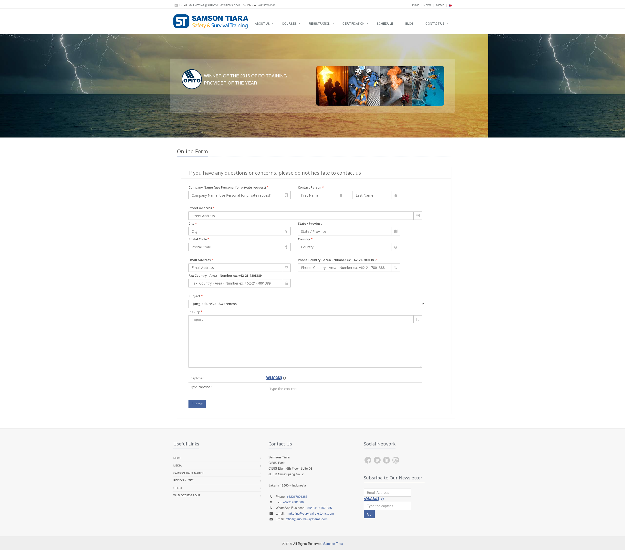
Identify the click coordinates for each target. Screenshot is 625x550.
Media (440, 5)
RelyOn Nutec (183, 480)
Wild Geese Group (186, 495)
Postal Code (198, 239)
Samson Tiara (333, 543)
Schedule (385, 23)
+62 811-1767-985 (319, 507)
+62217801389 (293, 502)
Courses (289, 23)
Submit (197, 404)
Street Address (201, 208)
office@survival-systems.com (307, 519)
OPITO (177, 488)
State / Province (310, 223)
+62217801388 (266, 5)
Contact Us (435, 23)
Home (415, 5)
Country (305, 239)
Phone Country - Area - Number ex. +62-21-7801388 (338, 260)
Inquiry (195, 311)
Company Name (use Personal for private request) (228, 187)
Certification (354, 23)
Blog (409, 23)
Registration (319, 23)
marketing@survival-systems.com (214, 5)
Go (369, 514)
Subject (195, 296)
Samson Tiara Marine (188, 473)
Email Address (200, 260)
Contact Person (311, 187)
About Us (262, 23)
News (427, 5)
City (192, 223)
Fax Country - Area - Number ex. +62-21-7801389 (224, 275)
